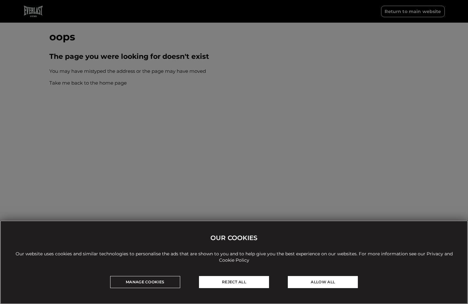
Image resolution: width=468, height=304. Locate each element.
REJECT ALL (234, 282)
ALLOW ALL (323, 282)
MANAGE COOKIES (145, 282)
